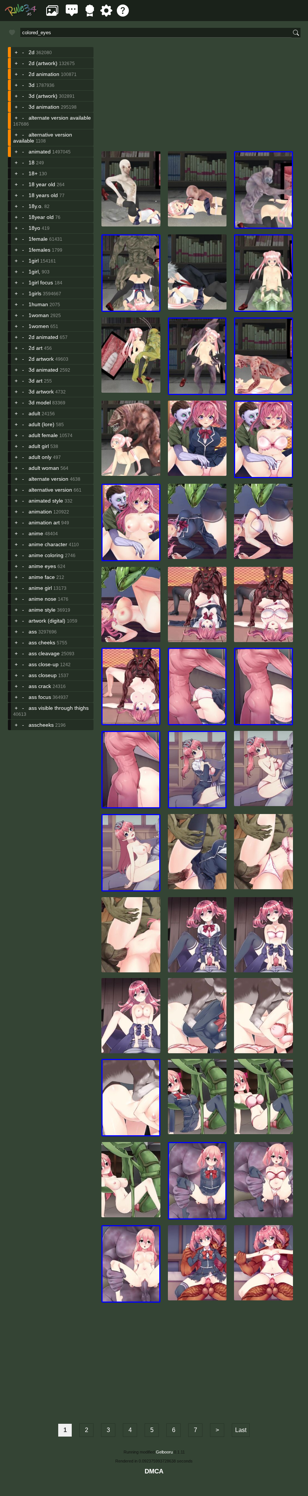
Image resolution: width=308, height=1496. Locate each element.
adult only (40, 457)
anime (36, 533)
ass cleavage (44, 653)
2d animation (44, 74)
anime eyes (42, 566)
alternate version (48, 479)
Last (240, 1430)
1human (38, 304)
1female (38, 239)
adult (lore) (41, 424)
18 (32, 162)
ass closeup (43, 675)
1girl (34, 261)
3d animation (44, 107)
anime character (48, 544)
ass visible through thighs (59, 708)
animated (40, 152)
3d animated (43, 370)
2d (32, 52)
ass (33, 632)
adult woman (44, 468)
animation (40, 512)
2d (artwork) (43, 63)
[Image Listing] (52, 14)
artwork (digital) (47, 621)
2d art (35, 348)
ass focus (40, 697)
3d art (35, 381)
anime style (42, 610)
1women (39, 326)
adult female (43, 435)
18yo (34, 228)
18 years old (43, 195)
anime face (42, 577)
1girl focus (41, 282)
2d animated (43, 337)
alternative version (50, 490)
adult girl (39, 446)
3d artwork (41, 392)
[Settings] (106, 14)
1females (39, 250)
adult (34, 413)
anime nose (42, 599)
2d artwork (41, 359)
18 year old (42, 184)
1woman (39, 315)
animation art (44, 522)
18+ (33, 173)
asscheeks (41, 725)
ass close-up (44, 664)
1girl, (34, 272)
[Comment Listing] (72, 14)
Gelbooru (164, 1452)
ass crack (40, 686)
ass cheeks (42, 642)
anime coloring (46, 555)
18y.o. (36, 206)
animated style (46, 501)
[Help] (123, 14)
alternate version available (60, 118)
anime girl (40, 588)
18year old (41, 217)
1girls (35, 293)
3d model (40, 402)
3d (32, 85)
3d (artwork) (43, 96)
